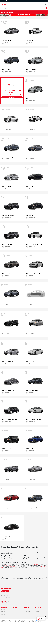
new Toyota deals (11, 548)
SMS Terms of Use (38, 613)
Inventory (4, 607)
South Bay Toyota (3, 621)
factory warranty (17, 557)
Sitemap (12, 620)
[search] (47, 4)
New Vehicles (4, 609)
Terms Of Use (9, 621)
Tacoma (39, 549)
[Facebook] (2, 602)
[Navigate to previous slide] (1, 15)
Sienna (2, 551)
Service (15, 607)
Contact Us (6, 591)
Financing (26, 607)
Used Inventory (4, 611)
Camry (36, 549)
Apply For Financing (28, 609)
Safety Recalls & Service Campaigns (24, 621)
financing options (36, 564)
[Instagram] (5, 602)
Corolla (44, 549)
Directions (37, 611)
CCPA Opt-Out (30, 621)
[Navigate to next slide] (47, 15)
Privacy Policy (6, 621)
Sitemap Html (16, 621)
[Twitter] (7, 602)
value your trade (12, 566)
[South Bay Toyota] (4, 4)
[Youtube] (10, 602)
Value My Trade (27, 611)
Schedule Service (16, 609)
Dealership (38, 607)
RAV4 (41, 549)
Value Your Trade (12, 97)
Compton (20, 548)
